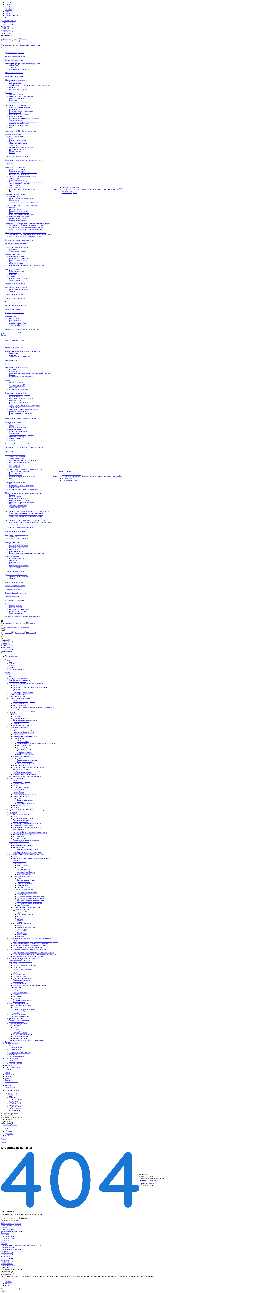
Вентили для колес (23, 865)
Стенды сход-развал (8, 1229)
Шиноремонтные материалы (27, 893)
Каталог (11, 676)
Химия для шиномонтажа (26, 927)
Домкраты (16, 716)
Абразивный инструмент (25, 914)
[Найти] (1, 43)
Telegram (10, 1131)
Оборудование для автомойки (23, 731)
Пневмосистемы (18, 1029)
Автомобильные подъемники (11, 1224)
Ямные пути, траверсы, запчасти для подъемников (30, 687)
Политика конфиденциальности (12, 1249)
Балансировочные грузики (26, 880)
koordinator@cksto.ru (10, 1125)
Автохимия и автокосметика (23, 818)
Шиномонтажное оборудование (24, 702)
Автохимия (5, 1233)
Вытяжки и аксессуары (25, 800)
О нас (3, 1242)
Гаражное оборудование (21, 782)
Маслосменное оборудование (23, 845)
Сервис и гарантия (15, 1047)
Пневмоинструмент (20, 974)
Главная (11, 663)
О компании (5, 1240)
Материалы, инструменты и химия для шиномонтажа (31, 858)
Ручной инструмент (20, 991)
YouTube (10, 1134)
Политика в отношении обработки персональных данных (21, 1245)
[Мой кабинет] (2, 621)
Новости (4, 1244)
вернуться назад (147, 1185)
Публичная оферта (7, 1247)
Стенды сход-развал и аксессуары (24, 965)
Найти (3, 1291)
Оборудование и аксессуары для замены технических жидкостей (35, 942)
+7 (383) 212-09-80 (7, 22)
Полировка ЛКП (23, 742)
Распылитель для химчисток (27, 760)
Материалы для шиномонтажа (11, 1231)
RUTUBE (8, 1135)
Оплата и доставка (15, 1062)
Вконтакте (10, 1129)
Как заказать (5, 1235)
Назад (11, 662)
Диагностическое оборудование (24, 1009)
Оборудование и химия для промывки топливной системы (33, 953)
